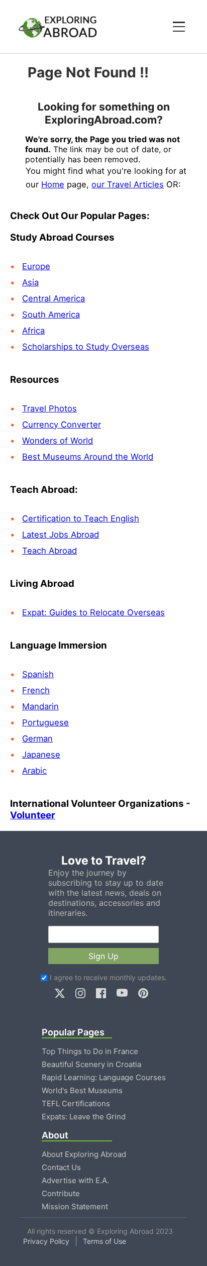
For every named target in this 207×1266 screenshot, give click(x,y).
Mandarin (40, 706)
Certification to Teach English (80, 518)
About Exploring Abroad (84, 1154)
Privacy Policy (46, 1241)
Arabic (34, 771)
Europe (36, 266)
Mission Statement (75, 1206)
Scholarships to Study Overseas (85, 347)
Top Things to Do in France (90, 1051)
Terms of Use (104, 1241)
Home (52, 184)
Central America (53, 298)
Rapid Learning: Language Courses (104, 1077)
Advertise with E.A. (75, 1180)
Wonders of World (57, 441)
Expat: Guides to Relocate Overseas (93, 612)
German (37, 738)
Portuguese (45, 722)
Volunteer (32, 815)
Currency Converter (61, 424)
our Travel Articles (127, 184)
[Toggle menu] (179, 27)
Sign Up (103, 956)
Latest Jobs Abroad (60, 535)
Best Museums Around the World (87, 457)
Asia (30, 282)
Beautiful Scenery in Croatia (91, 1064)
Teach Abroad (49, 551)
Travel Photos (49, 408)
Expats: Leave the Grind (84, 1116)
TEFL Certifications (76, 1103)
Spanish (38, 674)
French (36, 690)
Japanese (41, 755)
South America (51, 314)
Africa (33, 331)
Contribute (61, 1193)
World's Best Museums (82, 1090)
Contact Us (61, 1167)
